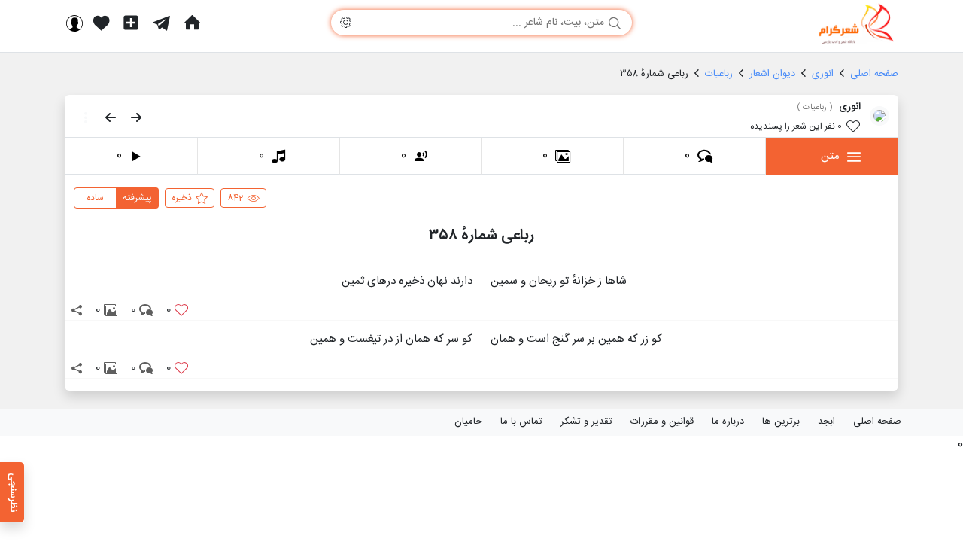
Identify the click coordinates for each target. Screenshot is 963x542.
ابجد (826, 421)
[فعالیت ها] (101, 22)
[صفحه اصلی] (192, 23)
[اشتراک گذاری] (77, 310)
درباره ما (728, 421)
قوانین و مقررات (662, 421)
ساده (95, 198)
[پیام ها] (161, 22)
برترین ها (781, 421)
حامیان (468, 421)
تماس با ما (521, 421)
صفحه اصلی (877, 421)
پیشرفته (137, 198)
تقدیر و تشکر (586, 421)
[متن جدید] (131, 23)
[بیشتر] (81, 117)
